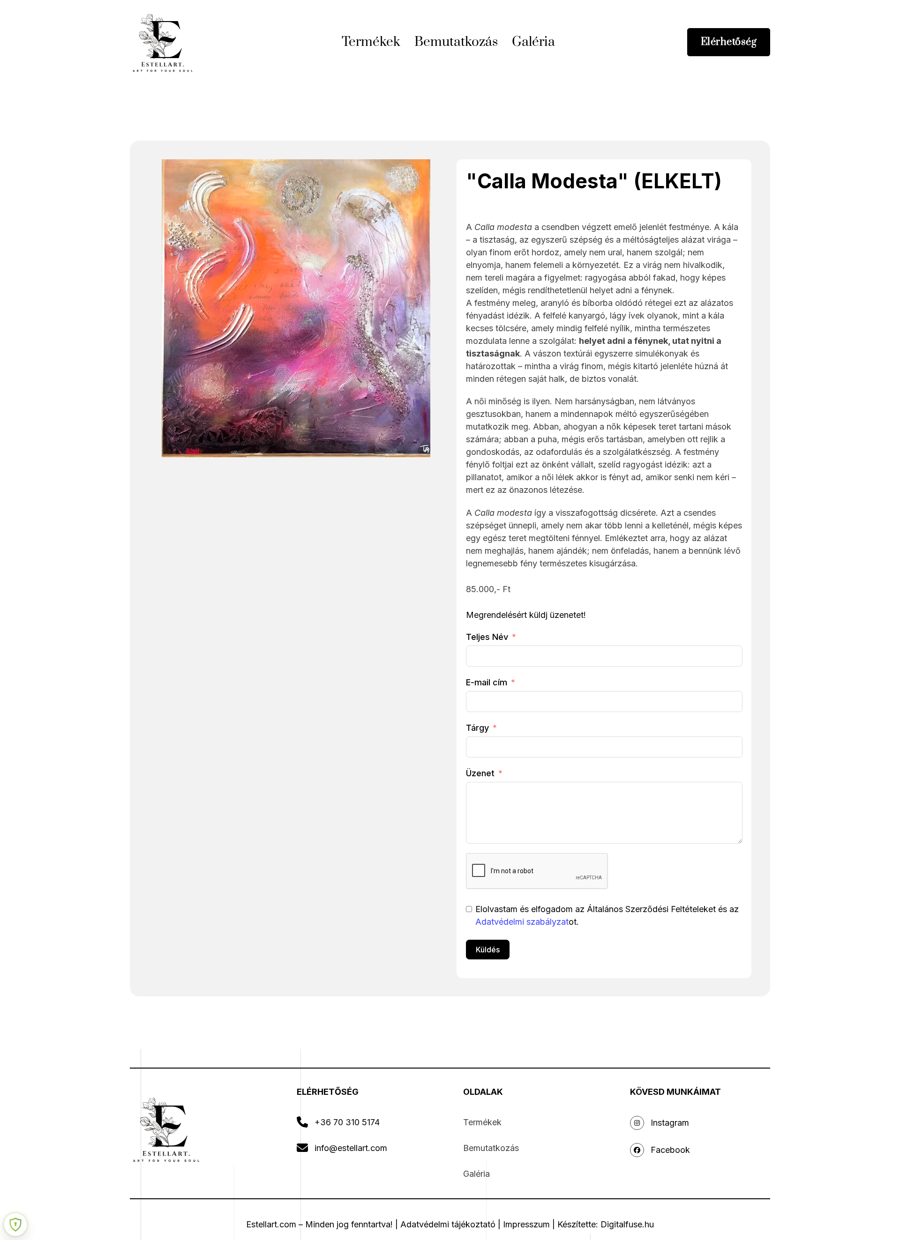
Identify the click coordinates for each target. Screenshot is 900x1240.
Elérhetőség (729, 42)
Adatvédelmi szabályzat (522, 922)
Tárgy (477, 728)
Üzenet (480, 773)
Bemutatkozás (456, 42)
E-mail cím (486, 682)
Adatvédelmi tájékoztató (447, 1224)
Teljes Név (487, 637)
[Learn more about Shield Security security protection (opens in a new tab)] (15, 1224)
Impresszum (526, 1224)
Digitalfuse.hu (627, 1224)
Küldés (488, 949)
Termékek (371, 42)
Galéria (533, 42)
